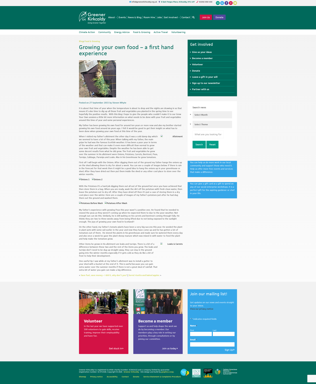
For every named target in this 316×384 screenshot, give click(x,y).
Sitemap (82, 376)
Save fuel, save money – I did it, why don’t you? (104, 275)
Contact (125, 376)
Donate (219, 17)
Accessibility (112, 376)
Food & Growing (92, 41)
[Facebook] (226, 3)
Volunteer (197, 64)
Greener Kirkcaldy (92, 17)
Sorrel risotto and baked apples (144, 275)
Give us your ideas (202, 52)
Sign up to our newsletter (206, 83)
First (192, 330)
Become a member (202, 58)
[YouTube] (235, 3)
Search (199, 144)
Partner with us (200, 89)
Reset (212, 144)
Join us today (169, 348)
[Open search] (193, 17)
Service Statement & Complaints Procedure (162, 376)
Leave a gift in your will (204, 76)
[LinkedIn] (222, 3)
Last (215, 330)
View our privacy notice (201, 308)
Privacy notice (96, 376)
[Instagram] (231, 3)
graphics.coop (167, 372)
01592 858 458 (205, 2)
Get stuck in (116, 348)
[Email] (218, 3)
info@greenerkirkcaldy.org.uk (145, 2)
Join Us (206, 17)
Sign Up (229, 349)
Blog (81, 41)
